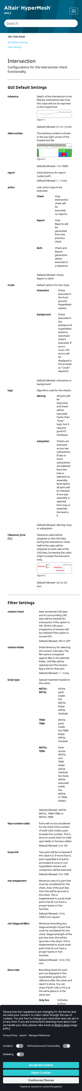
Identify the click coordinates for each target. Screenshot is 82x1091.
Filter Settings (15, 47)
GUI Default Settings (18, 42)
